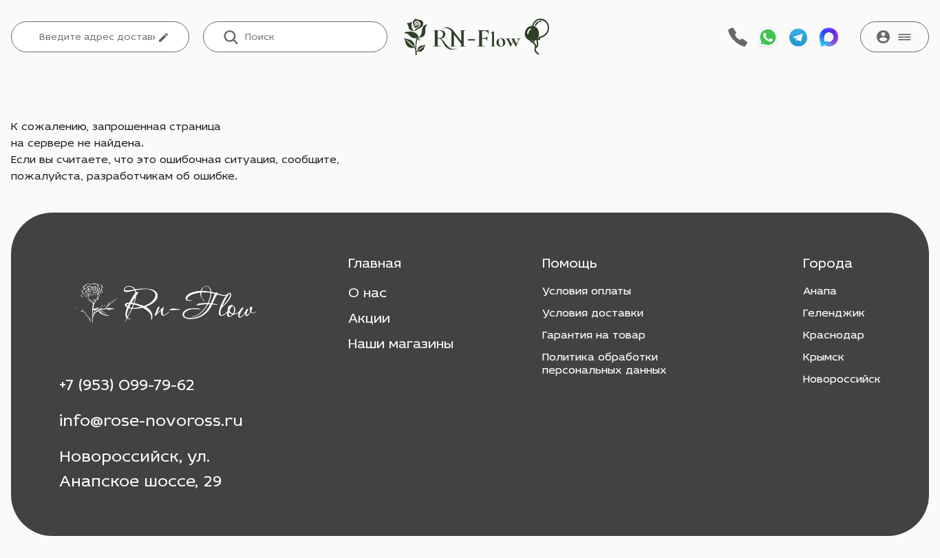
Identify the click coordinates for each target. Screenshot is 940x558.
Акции (369, 319)
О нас (367, 294)
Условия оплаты (586, 291)
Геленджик (834, 313)
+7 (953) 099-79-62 (127, 386)
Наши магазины (400, 345)
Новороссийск (842, 379)
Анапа (820, 291)
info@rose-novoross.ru (151, 422)
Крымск (823, 357)
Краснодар (833, 335)
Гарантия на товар (593, 335)
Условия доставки (592, 313)
